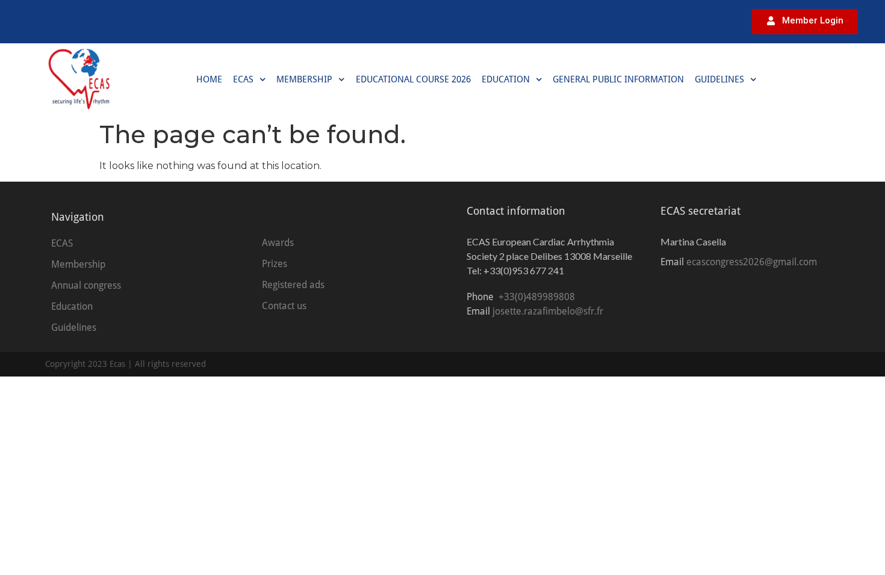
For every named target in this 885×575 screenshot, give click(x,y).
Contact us (284, 306)
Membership (304, 79)
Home (209, 79)
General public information (618, 79)
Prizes (274, 263)
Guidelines (719, 79)
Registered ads (293, 285)
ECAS (243, 79)
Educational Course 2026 (413, 79)
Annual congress (86, 285)
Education (506, 79)
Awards (278, 242)
